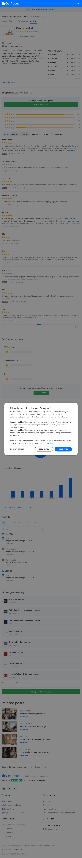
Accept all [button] (63, 449)
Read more (49, 443)
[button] (17, 449)
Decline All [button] (44, 449)
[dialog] (41, 429)
